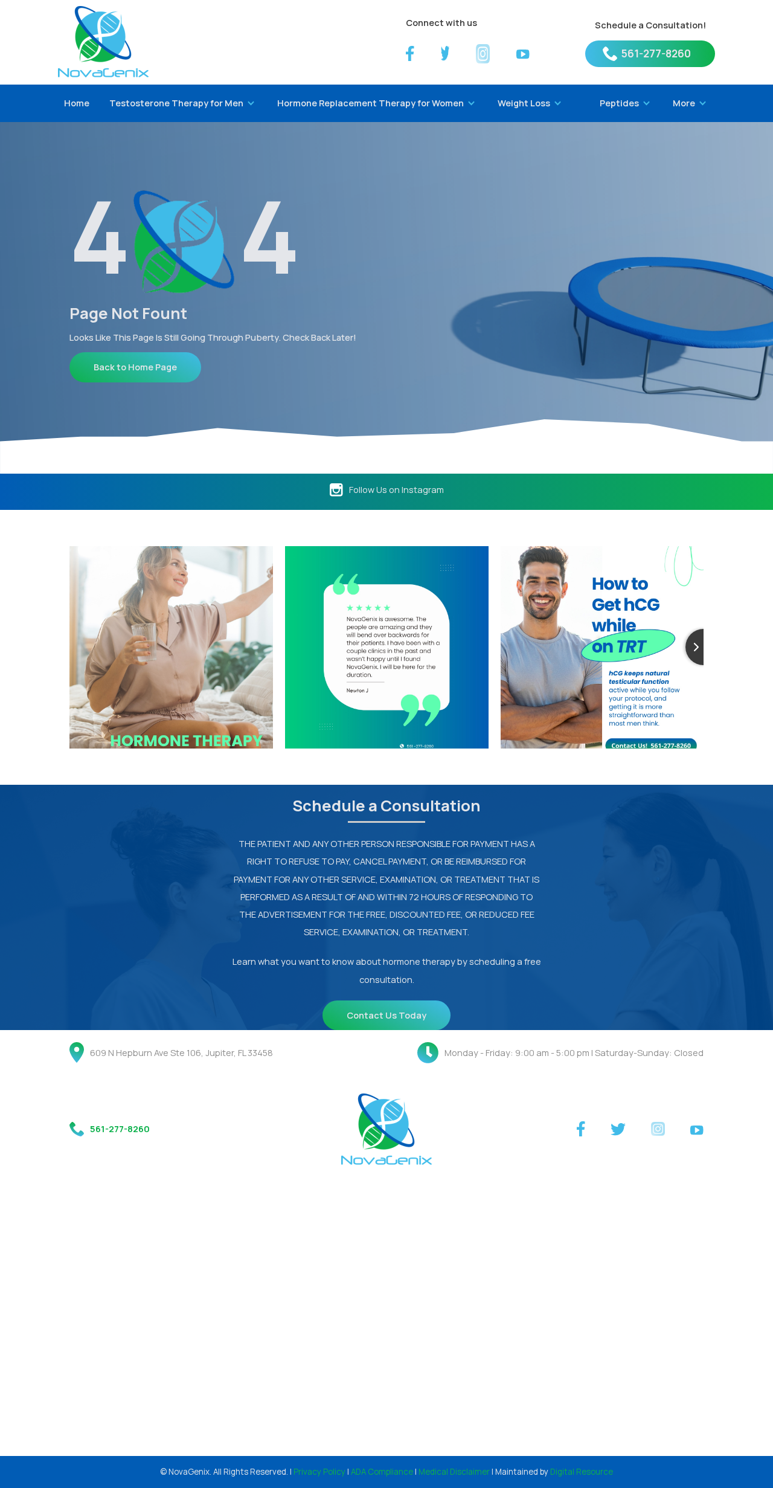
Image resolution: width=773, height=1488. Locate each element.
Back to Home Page (135, 367)
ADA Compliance (382, 1471)
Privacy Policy (319, 1471)
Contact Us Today (386, 1015)
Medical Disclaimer (454, 1471)
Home (76, 103)
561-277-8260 (656, 53)
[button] (179, 103)
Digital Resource (581, 1471)
